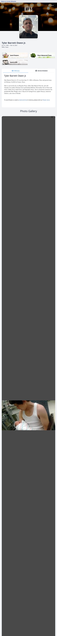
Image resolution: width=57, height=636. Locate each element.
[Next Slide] (53, 415)
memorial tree (23, 100)
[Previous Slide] (4, 415)
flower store (46, 100)
